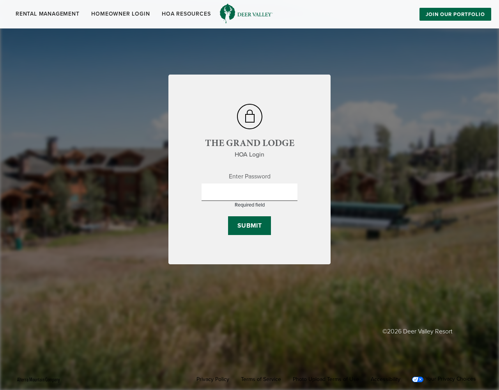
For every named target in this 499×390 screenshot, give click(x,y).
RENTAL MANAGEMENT (48, 14)
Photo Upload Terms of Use (326, 379)
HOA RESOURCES (186, 14)
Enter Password (250, 176)
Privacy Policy (212, 379)
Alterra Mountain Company (38, 379)
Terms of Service (261, 379)
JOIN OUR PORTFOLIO (455, 14)
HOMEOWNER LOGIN (120, 14)
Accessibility (385, 379)
